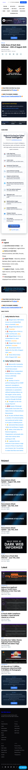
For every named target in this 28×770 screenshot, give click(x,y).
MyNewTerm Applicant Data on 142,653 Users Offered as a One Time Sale (10, 589)
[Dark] (8, 2)
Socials (2, 754)
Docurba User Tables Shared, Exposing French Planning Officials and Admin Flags (11, 642)
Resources (22, 11)
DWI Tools (14, 8)
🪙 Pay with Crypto (14, 229)
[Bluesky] (8, 767)
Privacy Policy (18, 745)
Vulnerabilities (14, 13)
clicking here (20, 290)
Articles (3, 42)
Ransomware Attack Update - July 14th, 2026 (9, 505)
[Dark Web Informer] (14, 712)
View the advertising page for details (10, 108)
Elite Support (4, 750)
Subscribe (23, 2)
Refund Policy (18, 752)
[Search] (10, 2)
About (2, 745)
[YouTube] (14, 767)
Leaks (2, 611)
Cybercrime (6, 8)
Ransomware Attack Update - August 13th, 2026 (10, 481)
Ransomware (15, 11)
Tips (13, 2)
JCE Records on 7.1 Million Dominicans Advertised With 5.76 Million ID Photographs (11, 668)
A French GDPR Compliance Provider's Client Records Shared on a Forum (10, 615)
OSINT (8, 11)
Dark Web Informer (5, 49)
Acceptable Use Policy (19, 750)
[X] (2, 767)
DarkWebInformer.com (17, 140)
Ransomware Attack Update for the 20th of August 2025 (14, 350)
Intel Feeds (22, 8)
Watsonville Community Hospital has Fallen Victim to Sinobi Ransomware (14, 366)
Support (17, 2)
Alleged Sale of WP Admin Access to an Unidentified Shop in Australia (14, 322)
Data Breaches (4, 585)
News (4, 11)
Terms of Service (18, 747)
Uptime (2, 756)
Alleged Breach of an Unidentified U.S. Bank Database (13, 338)
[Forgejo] (17, 767)
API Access (12, 6)
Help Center (4, 747)
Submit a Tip (4, 752)
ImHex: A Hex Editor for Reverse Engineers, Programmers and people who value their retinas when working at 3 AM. (14, 434)
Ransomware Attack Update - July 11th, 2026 (9, 529)
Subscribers (21, 6)
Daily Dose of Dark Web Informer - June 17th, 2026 (10, 557)
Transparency (18, 754)
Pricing (5, 6)
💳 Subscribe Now (14, 226)
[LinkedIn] (5, 767)
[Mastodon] (11, 767)
